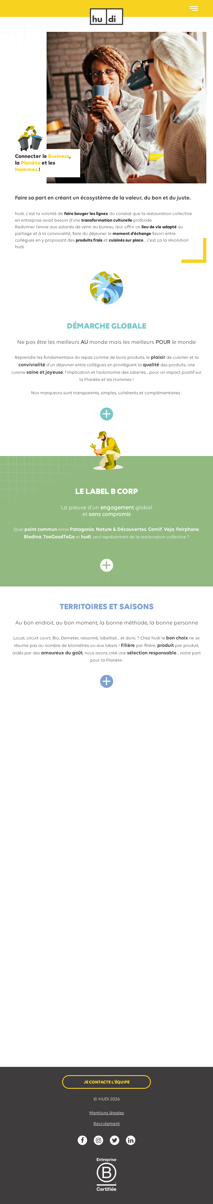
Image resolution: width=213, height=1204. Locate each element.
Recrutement (106, 1124)
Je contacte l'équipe (107, 1082)
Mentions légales (106, 1113)
